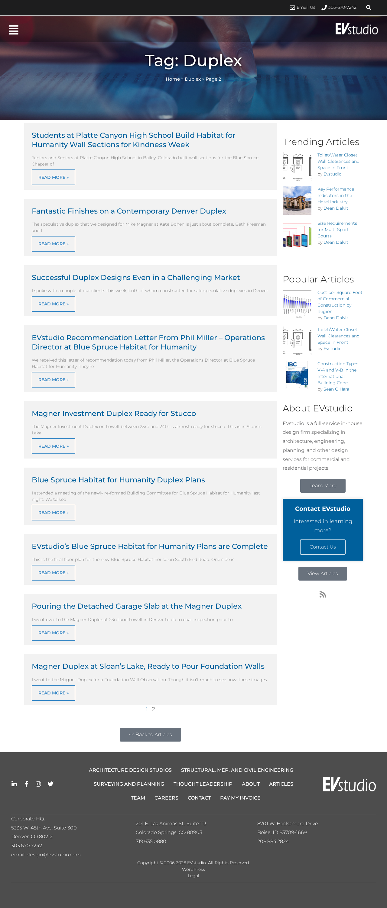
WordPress (193, 869)
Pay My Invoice (240, 798)
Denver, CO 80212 (32, 836)
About (251, 784)
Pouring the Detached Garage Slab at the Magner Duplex (137, 606)
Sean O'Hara (336, 389)
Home (173, 79)
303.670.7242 (26, 845)
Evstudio (333, 174)
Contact (199, 798)
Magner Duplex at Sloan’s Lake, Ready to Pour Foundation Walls (148, 666)
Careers (166, 798)
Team (138, 798)
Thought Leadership (203, 784)
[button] (368, 7)
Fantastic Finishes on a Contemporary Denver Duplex (129, 211)
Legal (193, 875)
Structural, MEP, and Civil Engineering (237, 770)
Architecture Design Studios (130, 770)
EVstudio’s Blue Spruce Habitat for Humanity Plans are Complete (150, 546)
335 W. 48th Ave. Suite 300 (46, 828)
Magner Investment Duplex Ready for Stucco (114, 413)
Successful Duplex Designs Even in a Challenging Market (136, 277)
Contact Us (323, 547)
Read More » (53, 177)
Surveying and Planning (129, 784)
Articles (281, 784)
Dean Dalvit (336, 208)
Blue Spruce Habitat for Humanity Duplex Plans (118, 479)
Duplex (193, 79)
